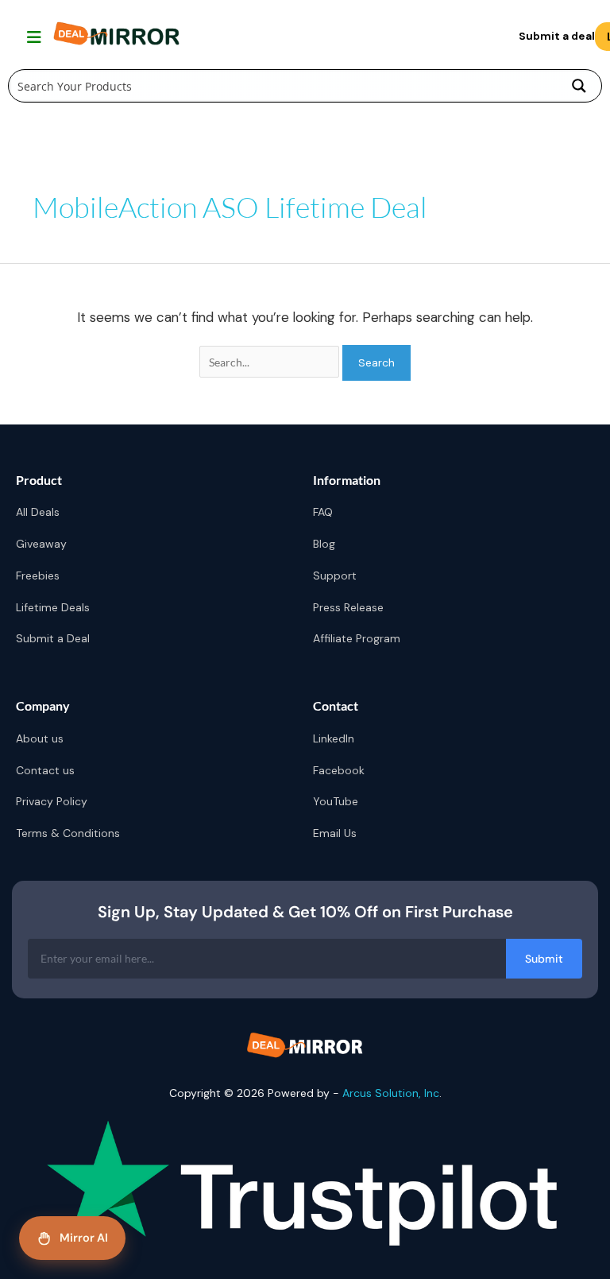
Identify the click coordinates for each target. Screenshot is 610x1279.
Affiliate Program (356, 638)
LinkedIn (333, 738)
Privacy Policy (51, 801)
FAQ (323, 512)
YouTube (335, 801)
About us (40, 738)
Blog (324, 544)
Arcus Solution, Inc (390, 1093)
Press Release (348, 607)
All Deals (38, 512)
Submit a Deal (53, 638)
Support (335, 575)
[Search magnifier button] (579, 86)
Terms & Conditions (68, 833)
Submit (544, 958)
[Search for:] (270, 362)
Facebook (339, 770)
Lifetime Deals (53, 607)
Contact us (45, 770)
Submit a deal (557, 36)
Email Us (335, 833)
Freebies (38, 575)
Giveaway (41, 544)
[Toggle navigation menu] (32, 36)
